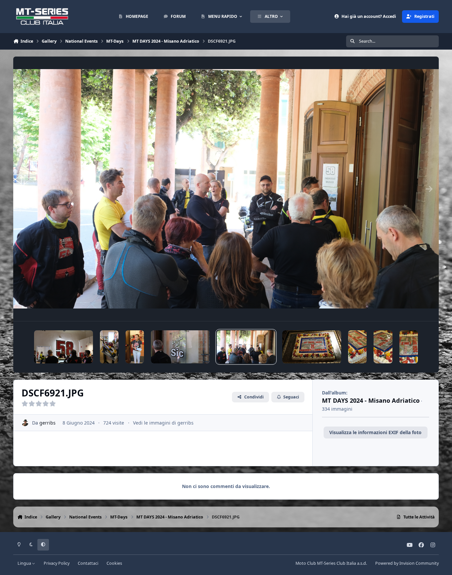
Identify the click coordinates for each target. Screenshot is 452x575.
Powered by (407, 563)
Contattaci (88, 563)
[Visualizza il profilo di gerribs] (25, 422)
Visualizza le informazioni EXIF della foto (375, 432)
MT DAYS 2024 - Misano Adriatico (371, 400)
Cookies (114, 563)
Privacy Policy (56, 563)
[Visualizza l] (63, 346)
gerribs (47, 423)
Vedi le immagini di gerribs (163, 423)
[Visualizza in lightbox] (226, 189)
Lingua (25, 563)
